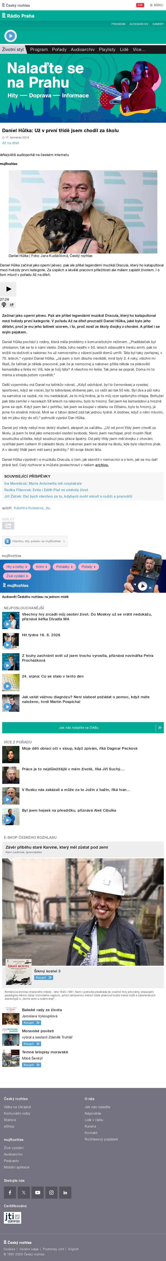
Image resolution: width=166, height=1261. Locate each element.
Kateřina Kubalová (28, 508)
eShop (9, 1126)
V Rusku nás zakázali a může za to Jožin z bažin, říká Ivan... (76, 790)
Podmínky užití (53, 1249)
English (73, 1249)
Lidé (124, 49)
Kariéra (90, 1126)
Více (139, 49)
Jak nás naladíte (97, 1107)
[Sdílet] (12, 305)
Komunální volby (17, 1113)
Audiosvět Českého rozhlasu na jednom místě (35, 597)
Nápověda (93, 1113)
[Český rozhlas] (16, 5)
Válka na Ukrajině (17, 1107)
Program (118, 24)
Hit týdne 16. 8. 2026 (41, 635)
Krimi (40, 567)
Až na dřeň (10, 143)
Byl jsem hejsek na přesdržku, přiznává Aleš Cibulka (69, 810)
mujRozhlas (11, 556)
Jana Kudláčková (54, 256)
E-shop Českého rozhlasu (30, 838)
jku (48, 508)
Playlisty (107, 49)
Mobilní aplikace (17, 1167)
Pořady (59, 49)
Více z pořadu (18, 742)
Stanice (10, 1120)
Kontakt (91, 1133)
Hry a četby (15, 567)
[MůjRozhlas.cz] (8, 164)
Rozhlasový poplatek (101, 1139)
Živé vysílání (15, 576)
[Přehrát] (8, 289)
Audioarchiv (139, 24)
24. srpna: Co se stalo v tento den (53, 676)
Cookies (9, 1249)
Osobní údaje (29, 1249)
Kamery (158, 24)
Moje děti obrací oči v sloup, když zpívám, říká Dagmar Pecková (79, 748)
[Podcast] (4, 305)
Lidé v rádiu (94, 1120)
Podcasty (11, 1161)
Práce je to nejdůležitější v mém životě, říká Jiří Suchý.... (73, 769)
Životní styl (13, 49)
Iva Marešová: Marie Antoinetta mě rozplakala (43, 483)
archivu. (102, 465)
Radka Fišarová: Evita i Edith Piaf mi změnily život (46, 490)
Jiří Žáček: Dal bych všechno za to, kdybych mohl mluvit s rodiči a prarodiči (68, 496)
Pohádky (62, 567)
